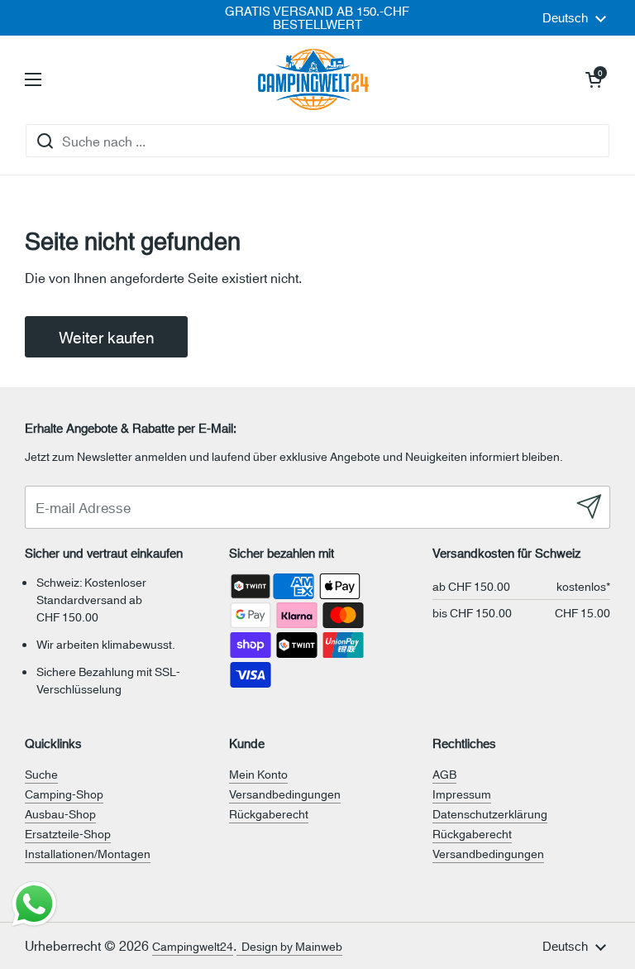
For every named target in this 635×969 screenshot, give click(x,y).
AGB (444, 773)
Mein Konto (258, 773)
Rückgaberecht (268, 813)
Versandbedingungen (285, 793)
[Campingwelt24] (313, 79)
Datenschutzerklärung (489, 813)
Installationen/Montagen (87, 853)
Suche (41, 773)
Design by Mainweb (289, 946)
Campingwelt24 (192, 946)
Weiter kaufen (106, 336)
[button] (593, 79)
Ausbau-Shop (60, 813)
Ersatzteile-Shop (68, 833)
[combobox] (317, 140)
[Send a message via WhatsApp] (34, 904)
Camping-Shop (64, 793)
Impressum (461, 793)
